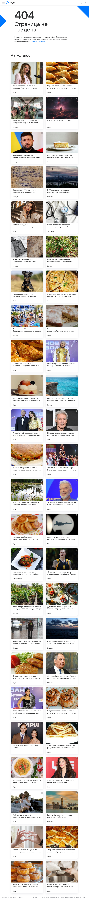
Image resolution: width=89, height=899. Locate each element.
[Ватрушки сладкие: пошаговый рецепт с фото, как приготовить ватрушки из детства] (62, 703)
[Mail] (7, 2)
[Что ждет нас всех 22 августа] (62, 113)
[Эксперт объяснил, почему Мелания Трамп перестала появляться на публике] (27, 78)
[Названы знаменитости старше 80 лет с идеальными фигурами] (62, 425)
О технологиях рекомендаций (49, 897)
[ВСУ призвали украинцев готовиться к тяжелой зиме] (62, 182)
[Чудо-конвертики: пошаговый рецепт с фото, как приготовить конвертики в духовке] (62, 78)
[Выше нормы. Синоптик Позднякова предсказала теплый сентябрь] (27, 321)
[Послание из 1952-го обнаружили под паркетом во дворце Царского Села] (27, 182)
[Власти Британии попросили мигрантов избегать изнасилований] (62, 807)
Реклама (20, 897)
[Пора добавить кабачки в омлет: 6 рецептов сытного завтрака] (27, 773)
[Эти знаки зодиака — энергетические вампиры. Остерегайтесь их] (27, 217)
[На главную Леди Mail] (12, 2)
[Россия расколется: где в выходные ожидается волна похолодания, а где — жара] (27, 287)
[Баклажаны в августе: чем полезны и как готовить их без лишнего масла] (27, 564)
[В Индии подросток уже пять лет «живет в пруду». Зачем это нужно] (27, 495)
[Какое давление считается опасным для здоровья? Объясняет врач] (62, 217)
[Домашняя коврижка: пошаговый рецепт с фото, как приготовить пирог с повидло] (62, 738)
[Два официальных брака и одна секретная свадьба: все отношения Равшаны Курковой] (62, 773)
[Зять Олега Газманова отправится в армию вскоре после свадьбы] (62, 495)
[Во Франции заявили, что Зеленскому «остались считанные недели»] (27, 148)
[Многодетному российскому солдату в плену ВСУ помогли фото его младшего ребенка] (27, 113)
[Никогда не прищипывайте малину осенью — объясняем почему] (62, 252)
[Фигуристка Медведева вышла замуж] (27, 738)
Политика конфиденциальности (71, 897)
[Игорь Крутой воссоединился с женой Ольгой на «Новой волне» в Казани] (27, 425)
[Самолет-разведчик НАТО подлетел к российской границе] (62, 530)
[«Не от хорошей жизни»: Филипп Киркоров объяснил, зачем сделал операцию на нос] (62, 356)
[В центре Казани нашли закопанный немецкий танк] (27, 252)
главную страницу (38, 41)
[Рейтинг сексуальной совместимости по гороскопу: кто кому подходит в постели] (27, 807)
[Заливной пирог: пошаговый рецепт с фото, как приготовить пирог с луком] (27, 460)
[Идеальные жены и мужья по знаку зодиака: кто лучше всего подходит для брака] (27, 842)
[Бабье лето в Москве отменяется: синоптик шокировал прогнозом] (27, 634)
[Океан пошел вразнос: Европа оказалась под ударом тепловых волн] (62, 391)
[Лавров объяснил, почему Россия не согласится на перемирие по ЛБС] (62, 668)
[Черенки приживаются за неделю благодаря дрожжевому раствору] (27, 599)
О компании (12, 897)
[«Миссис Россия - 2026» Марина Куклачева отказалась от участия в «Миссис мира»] (62, 460)
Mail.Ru (4, 897)
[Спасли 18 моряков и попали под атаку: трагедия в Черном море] (62, 634)
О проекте (35, 897)
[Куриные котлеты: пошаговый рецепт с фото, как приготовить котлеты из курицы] (27, 668)
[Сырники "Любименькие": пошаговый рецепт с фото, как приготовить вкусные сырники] (27, 530)
